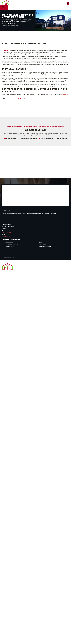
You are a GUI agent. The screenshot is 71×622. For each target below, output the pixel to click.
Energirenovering (10, 246)
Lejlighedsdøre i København (45, 246)
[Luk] (68, 3)
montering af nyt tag (17, 99)
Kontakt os (64, 94)
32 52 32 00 (11, 96)
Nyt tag (40, 242)
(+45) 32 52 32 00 (6, 232)
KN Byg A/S (7, 50)
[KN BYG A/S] (6, 5)
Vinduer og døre (42, 244)
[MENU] (4, 7)
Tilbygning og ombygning (12, 244)
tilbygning (27, 99)
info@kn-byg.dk (25, 96)
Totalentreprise (9, 242)
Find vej (4, 228)
